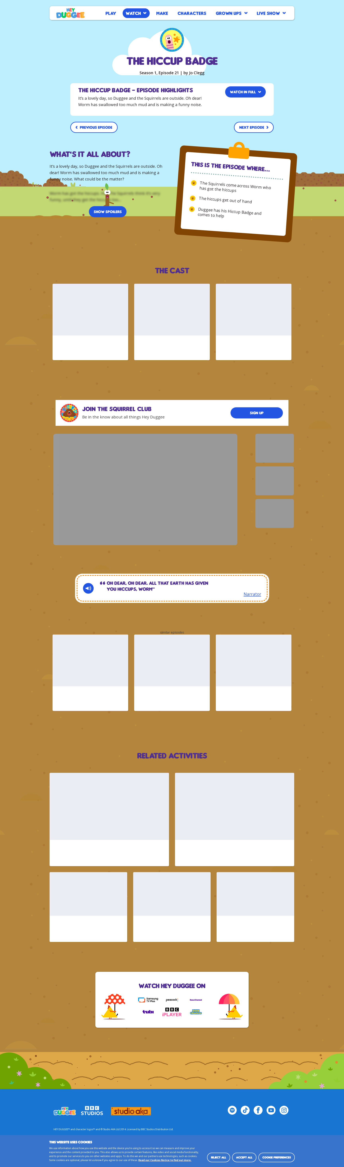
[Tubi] (148, 1012)
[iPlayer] (172, 1012)
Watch (133, 13)
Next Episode (251, 127)
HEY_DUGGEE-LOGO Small (65, 1109)
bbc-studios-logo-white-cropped (92, 1109)
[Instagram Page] (284, 1110)
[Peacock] (172, 1000)
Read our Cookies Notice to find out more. (165, 1160)
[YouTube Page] (271, 1110)
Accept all (244, 1157)
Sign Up (256, 413)
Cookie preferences (276, 1157)
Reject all (218, 1157)
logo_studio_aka (131, 1109)
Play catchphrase (88, 588)
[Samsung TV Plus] (148, 1000)
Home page (70, 13)
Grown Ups (228, 13)
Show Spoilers (108, 212)
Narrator (252, 594)
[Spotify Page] (232, 1110)
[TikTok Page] (245, 1110)
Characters (192, 13)
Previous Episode (96, 127)
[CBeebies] (196, 1012)
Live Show (268, 13)
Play (111, 13)
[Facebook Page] (258, 1110)
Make (162, 13)
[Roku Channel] (196, 1000)
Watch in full (243, 92)
